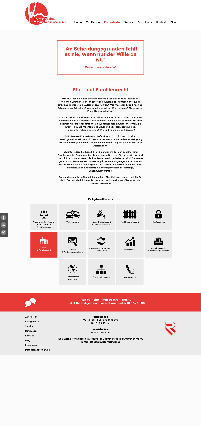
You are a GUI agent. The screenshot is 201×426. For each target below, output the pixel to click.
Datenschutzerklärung (37, 350)
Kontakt (161, 22)
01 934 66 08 (111, 339)
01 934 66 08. (136, 303)
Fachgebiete (112, 22)
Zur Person (93, 22)
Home (78, 22)
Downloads (145, 22)
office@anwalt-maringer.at (105, 342)
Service (128, 22)
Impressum (31, 345)
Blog (173, 22)
